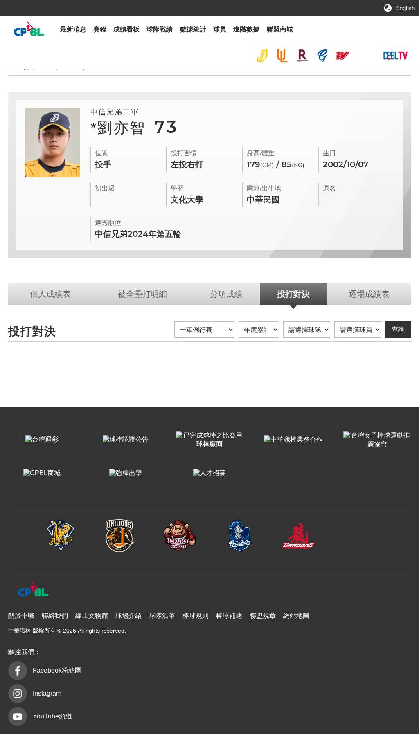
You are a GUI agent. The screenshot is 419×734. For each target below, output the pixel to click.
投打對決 (293, 294)
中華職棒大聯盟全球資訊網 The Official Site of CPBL (28, 30)
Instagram (47, 693)
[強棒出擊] (126, 473)
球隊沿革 (162, 615)
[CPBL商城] (42, 473)
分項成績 (226, 294)
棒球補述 (229, 615)
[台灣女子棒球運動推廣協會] (377, 440)
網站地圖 (296, 615)
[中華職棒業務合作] (293, 440)
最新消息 (73, 29)
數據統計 (193, 29)
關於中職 (21, 615)
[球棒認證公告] (126, 440)
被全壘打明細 (142, 294)
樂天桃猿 (302, 55)
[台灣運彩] (42, 440)
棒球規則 (195, 615)
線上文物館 (91, 615)
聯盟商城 (280, 29)
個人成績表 (50, 294)
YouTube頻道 (52, 716)
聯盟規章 (263, 615)
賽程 (99, 29)
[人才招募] (209, 473)
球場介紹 (128, 615)
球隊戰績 (159, 29)
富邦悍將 (322, 55)
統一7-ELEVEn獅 (282, 55)
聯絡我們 (55, 615)
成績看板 (126, 29)
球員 (219, 29)
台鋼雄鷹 (362, 55)
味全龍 (342, 55)
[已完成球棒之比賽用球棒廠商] (209, 440)
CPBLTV (395, 55)
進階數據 (246, 29)
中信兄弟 (262, 55)
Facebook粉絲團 (57, 670)
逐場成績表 (369, 294)
